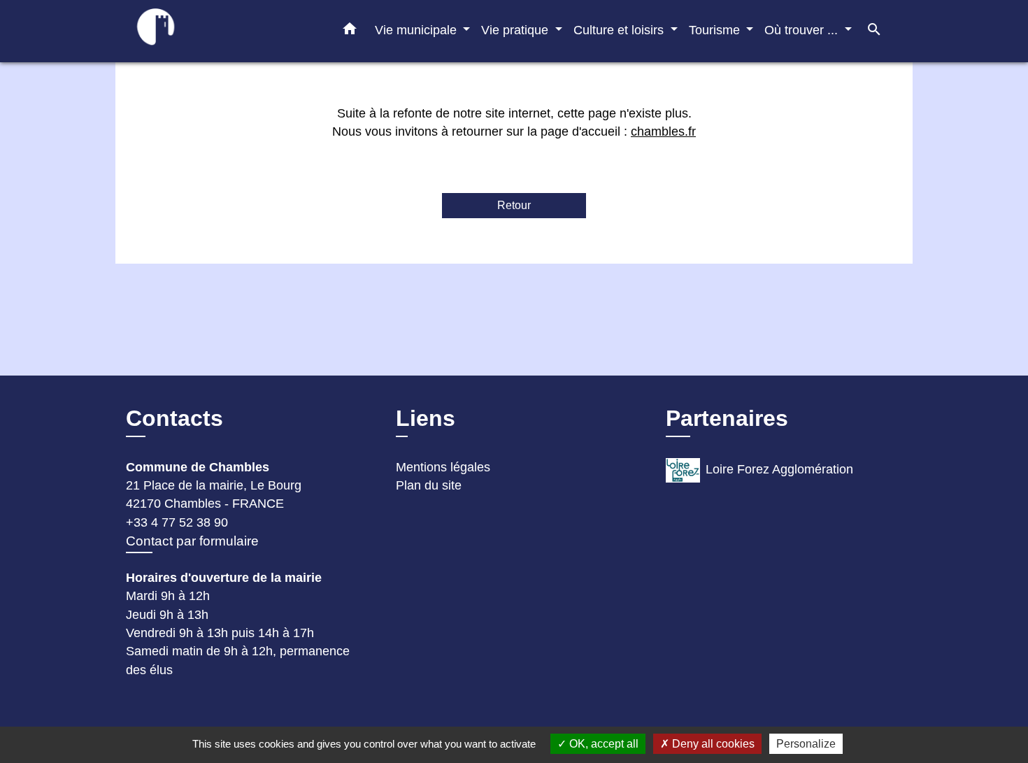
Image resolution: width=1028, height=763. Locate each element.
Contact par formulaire (192, 541)
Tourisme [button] (716, 29)
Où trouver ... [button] (802, 29)
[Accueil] (213, 31)
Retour (514, 205)
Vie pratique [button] (516, 29)
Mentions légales (443, 467)
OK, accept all (602, 744)
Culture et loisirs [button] (620, 29)
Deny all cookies (712, 744)
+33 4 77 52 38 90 (177, 522)
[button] (349, 31)
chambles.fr (663, 131)
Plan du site (429, 485)
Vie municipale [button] (417, 29)
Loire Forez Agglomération (779, 469)
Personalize (806, 744)
